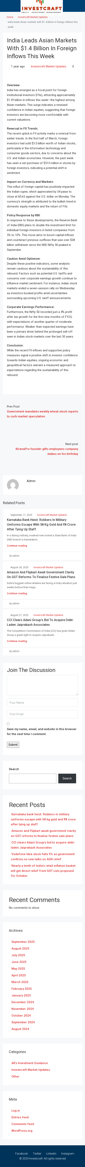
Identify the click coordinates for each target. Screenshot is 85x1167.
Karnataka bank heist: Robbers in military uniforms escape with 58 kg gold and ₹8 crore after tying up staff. (41, 524)
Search (14, 769)
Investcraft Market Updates (33, 17)
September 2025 (23, 942)
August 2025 (20, 948)
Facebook (21, 1153)
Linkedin (51, 1153)
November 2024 (22, 1009)
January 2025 (21, 995)
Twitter (36, 1153)
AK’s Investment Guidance (29, 1063)
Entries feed (20, 1117)
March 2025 (19, 982)
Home (10, 17)
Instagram (67, 1153)
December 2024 (22, 1002)
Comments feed (22, 1124)
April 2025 (18, 975)
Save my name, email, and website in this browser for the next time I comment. (41, 731)
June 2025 (18, 962)
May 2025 (18, 968)
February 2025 (21, 989)
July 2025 (18, 955)
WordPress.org (21, 1130)
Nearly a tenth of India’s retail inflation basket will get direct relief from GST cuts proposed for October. (43, 871)
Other (15, 1076)
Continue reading (17, 545)
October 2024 (21, 1015)
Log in (15, 1110)
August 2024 (20, 1029)
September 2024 (23, 1022)
